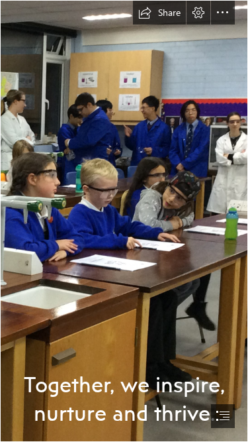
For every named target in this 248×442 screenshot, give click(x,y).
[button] (159, 13)
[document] (124, 221)
